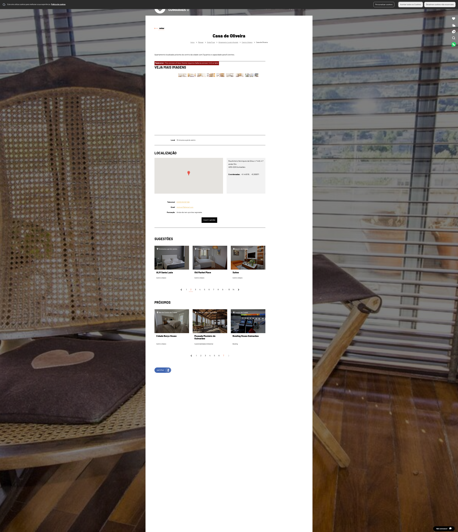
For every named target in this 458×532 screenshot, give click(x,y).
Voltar (161, 28)
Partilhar (160, 370)
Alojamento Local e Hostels (228, 42)
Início (192, 42)
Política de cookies (58, 4)
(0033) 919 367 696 (183, 202)
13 (229, 290)
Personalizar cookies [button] (384, 4)
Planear (200, 42)
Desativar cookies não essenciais (440, 4)
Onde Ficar (211, 42)
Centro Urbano (247, 42)
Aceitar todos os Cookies (410, 4)
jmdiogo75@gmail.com (185, 207)
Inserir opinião (209, 220)
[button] (188, 173)
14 (233, 290)
